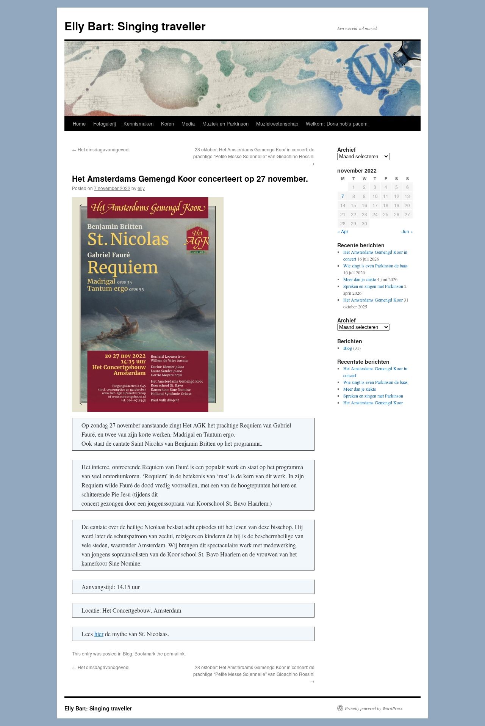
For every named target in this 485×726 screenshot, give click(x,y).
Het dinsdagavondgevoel (101, 149)
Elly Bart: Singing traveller (135, 25)
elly (141, 188)
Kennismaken (138, 123)
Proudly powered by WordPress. (374, 708)
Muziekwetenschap (277, 123)
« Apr (342, 231)
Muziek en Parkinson (225, 123)
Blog (127, 653)
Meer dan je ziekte (359, 279)
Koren (167, 123)
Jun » (407, 231)
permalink (174, 653)
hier (98, 634)
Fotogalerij (104, 123)
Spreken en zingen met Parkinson (373, 286)
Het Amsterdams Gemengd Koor (373, 300)
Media (188, 123)
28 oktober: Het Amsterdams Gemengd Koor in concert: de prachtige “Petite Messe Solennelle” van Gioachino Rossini (253, 156)
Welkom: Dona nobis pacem (337, 123)
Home (79, 123)
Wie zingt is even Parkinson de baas (375, 265)
